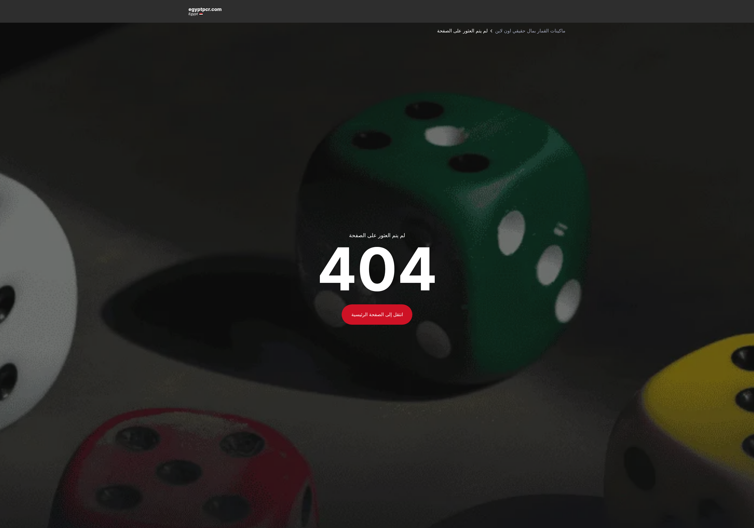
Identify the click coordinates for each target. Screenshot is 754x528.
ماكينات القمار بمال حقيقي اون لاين (530, 31)
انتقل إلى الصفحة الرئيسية (377, 314)
